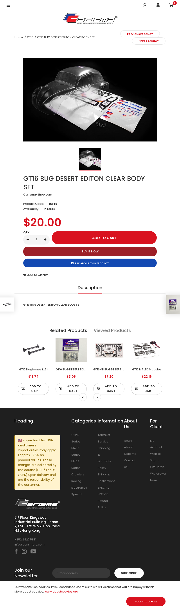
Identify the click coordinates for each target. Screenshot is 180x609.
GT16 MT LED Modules (146, 369)
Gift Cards (157, 467)
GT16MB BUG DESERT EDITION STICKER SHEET (123, 369)
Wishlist (155, 454)
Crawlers (77, 474)
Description (90, 288)
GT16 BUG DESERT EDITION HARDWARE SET (84, 369)
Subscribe (129, 573)
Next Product (149, 41)
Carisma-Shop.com (37, 194)
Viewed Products (112, 330)
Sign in (154, 460)
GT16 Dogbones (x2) (33, 369)
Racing (76, 481)
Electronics (79, 488)
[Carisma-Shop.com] (90, 19)
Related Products (68, 330)
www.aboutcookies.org (61, 591)
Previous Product (140, 34)
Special (76, 494)
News (128, 441)
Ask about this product (92, 263)
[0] (171, 6)
